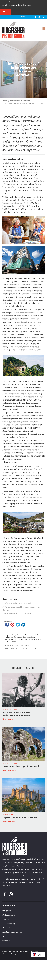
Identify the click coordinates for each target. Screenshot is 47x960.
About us (5, 919)
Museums (33, 648)
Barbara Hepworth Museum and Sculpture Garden (21, 201)
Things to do (7, 815)
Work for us (6, 936)
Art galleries (16, 648)
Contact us (6, 940)
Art (9, 648)
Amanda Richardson (20, 415)
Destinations (15, 100)
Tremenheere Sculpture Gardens (27, 312)
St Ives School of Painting (23, 299)
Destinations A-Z (8, 915)
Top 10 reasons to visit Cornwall (16, 613)
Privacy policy (24, 951)
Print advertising (8, 923)
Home (4, 100)
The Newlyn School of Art (25, 325)
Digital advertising (9, 927)
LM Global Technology (9, 954)
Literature (25, 648)
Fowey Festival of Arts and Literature (25, 497)
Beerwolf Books (33, 475)
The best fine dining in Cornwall (16, 603)
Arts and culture (24, 645)
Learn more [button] (27, 5)
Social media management (12, 932)
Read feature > (9, 719)
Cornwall (26, 100)
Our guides (6, 910)
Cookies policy (34, 951)
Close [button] (5, 12)
